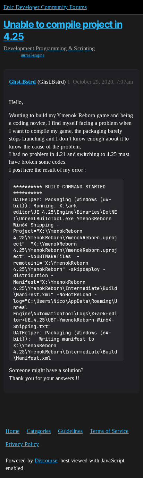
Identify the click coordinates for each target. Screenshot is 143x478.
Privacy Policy (22, 444)
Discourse (46, 460)
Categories (39, 431)
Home (12, 431)
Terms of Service (109, 431)
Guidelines (70, 431)
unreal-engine (32, 55)
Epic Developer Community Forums (45, 7)
